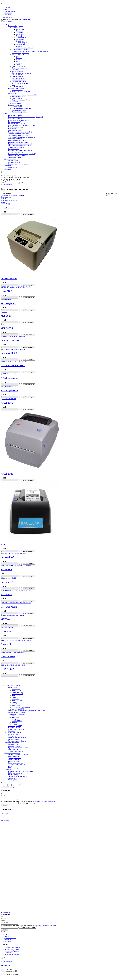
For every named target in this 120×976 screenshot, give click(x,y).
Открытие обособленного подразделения (21, 137)
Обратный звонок (6, 21)
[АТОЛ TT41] (31, 470)
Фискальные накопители (20, 68)
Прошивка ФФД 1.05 (15, 115)
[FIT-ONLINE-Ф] (31, 274)
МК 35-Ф (5, 619)
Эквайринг (15, 69)
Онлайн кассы (16, 27)
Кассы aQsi (19, 36)
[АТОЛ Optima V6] (8, 386)
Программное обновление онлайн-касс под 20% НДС (25, 117)
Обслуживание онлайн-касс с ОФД (19, 145)
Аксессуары (12, 93)
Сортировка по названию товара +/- (12, 195)
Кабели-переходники (19, 96)
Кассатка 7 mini (9, 607)
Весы (13, 85)
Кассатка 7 (6, 594)
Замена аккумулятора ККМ (17, 155)
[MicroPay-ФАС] (6, 299)
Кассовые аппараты (18, 66)
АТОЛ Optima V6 (9, 390)
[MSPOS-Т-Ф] (2, 324)
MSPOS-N (6, 316)
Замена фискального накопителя (18, 133)
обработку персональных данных (45, 801)
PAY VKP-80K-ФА (10, 340)
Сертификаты (12, 167)
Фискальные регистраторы (20, 54)
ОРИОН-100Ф (8, 656)
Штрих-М (19, 58)
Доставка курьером (14, 162)
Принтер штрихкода (18, 80)
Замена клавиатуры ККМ (16, 157)
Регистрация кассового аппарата (18, 120)
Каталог (7, 8)
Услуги (6, 9)
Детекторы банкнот (18, 76)
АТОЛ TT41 (7, 474)
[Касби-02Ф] (16, 565)
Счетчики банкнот (18, 78)
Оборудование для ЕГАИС (20, 49)
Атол (17, 56)
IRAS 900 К (6, 291)
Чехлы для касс (17, 103)
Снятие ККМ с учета (15, 130)
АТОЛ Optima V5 (9, 378)
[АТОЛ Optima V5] (8, 374)
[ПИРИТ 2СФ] (13, 665)
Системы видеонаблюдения (24, 48)
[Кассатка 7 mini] (16, 603)
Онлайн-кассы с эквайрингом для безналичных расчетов (30, 51)
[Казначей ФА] (13, 553)
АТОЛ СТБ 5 (7, 208)
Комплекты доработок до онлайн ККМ (24, 95)
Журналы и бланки (14, 746)
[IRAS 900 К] (16, 287)
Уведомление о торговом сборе (18, 135)
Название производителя (9, 200)
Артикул (3, 198)
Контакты (7, 14)
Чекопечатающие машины (20, 53)
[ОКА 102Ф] (16, 640)
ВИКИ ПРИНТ (21, 59)
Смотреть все (5, 813)
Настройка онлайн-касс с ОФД (18, 142)
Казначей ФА (7, 557)
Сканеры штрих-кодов (19, 81)
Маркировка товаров (15, 118)
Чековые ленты (17, 107)
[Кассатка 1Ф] (8, 578)
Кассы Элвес (20, 41)
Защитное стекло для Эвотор (21, 100)
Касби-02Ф (6, 569)
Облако (18, 64)
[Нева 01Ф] (7, 627)
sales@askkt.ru (5, 965)
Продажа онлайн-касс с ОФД (17, 123)
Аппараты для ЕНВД (15, 726)
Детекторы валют (14, 734)
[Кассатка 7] (15, 590)
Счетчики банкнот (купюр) (17, 737)
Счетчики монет (17, 90)
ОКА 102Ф (6, 644)
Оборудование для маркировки (22, 73)
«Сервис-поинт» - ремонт (16, 152)
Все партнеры (5, 912)
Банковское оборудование (16, 88)
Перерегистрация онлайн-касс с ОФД (20, 132)
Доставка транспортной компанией (19, 164)
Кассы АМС (20, 34)
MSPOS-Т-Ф (7, 328)
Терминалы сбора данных (20, 83)
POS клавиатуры (17, 86)
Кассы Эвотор (20, 29)
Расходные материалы (15, 105)
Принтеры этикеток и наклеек (21, 108)
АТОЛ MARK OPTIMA (13, 365)
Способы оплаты (13, 160)
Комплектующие (17, 98)
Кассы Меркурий (21, 43)
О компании (8, 13)
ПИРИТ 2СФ (7, 669)
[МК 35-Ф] (13, 615)
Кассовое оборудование (15, 26)
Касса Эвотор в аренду (15, 127)
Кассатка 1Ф (7, 582)
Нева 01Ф (6, 631)
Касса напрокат (13, 128)
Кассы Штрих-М (21, 39)
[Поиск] (21, 785)
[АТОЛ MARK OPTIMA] (13, 361)
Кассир (18, 61)
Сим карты (15, 101)
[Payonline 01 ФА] (13, 349)
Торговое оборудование (15, 71)
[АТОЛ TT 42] (8, 399)
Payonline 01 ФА (9, 353)
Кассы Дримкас (21, 37)
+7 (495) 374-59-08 (24, 19)
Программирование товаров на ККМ (20, 144)
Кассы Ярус (19, 46)
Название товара (6, 197)
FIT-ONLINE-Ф (9, 278)
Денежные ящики (17, 75)
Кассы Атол (19, 32)
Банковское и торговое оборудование (20, 150)
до (10, 785)
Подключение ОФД (14, 122)
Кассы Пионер (20, 44)
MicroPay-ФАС (8, 303)
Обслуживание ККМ (15, 139)
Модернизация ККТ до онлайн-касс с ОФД (22, 125)
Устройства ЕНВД (14, 149)
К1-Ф (3, 544)
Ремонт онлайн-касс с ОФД (17, 140)
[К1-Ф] (31, 540)
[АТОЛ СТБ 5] (5, 204)
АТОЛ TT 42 (7, 403)
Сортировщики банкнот (16, 736)
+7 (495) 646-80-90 (6, 17)
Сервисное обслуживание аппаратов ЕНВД (22, 154)
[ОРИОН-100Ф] (13, 652)
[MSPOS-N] (4, 312)
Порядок (3, 202)
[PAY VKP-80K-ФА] (13, 336)
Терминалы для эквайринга (21, 91)
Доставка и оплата (10, 11)
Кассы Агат (19, 31)
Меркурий (19, 63)
